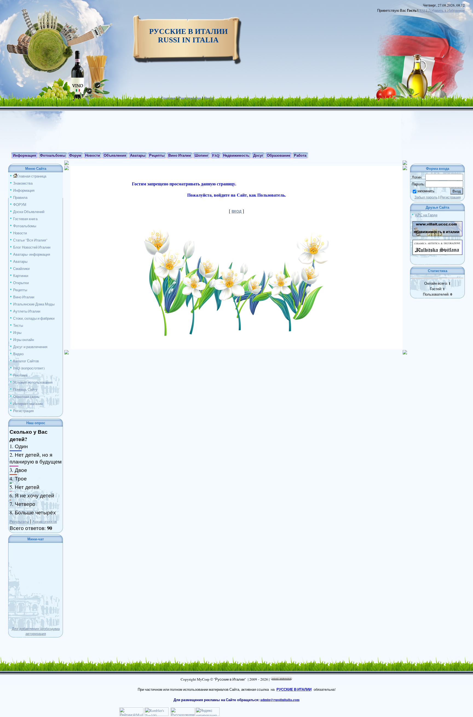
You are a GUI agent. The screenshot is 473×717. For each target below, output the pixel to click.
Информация (23, 190)
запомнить (425, 190)
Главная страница (31, 176)
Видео (18, 353)
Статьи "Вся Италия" (30, 240)
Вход (208, 98)
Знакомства (23, 183)
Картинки (20, 275)
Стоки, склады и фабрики (33, 318)
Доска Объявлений (28, 211)
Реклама (20, 375)
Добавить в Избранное (446, 10)
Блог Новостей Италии (31, 247)
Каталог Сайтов (26, 360)
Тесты (18, 325)
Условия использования (33, 382)
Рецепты (20, 289)
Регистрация (190, 98)
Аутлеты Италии (26, 311)
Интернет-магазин (28, 403)
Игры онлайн (23, 339)
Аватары (20, 261)
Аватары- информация (31, 254)
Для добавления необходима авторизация (36, 631)
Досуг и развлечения (30, 346)
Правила (20, 197)
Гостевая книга (25, 218)
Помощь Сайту (25, 389)
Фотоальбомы (24, 225)
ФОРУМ (19, 204)
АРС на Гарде (426, 214)
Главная (168, 98)
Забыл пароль (426, 197)
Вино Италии (23, 297)
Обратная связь (26, 396)
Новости (20, 233)
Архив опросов (45, 521)
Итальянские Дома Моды (33, 304)
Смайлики (21, 268)
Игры (17, 332)
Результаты (19, 521)
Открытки (21, 282)
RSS (422, 10)
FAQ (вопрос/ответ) (29, 368)
